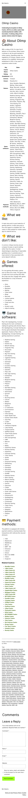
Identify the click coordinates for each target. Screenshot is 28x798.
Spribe (20, 693)
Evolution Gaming (21, 665)
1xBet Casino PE (10, 572)
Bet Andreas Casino (11, 622)
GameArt (17, 666)
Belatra (18, 651)
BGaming (14, 654)
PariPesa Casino (10, 606)
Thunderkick (12, 696)
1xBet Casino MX (10, 594)
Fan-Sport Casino (10, 626)
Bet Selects (5, 3)
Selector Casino (10, 618)
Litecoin (4, 677)
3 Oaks (4, 649)
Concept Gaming (12, 659)
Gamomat (9, 668)
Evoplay (4, 666)
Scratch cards (10, 689)
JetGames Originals (11, 673)
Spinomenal (15, 693)
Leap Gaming (21, 675)
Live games (9, 677)
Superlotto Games (18, 694)
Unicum (19, 700)
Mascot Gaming (17, 677)
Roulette (4, 689)
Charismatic (5, 659)
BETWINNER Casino (11, 614)
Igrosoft (16, 672)
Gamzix (14, 668)
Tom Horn (18, 696)
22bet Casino (9, 608)
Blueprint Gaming (6, 658)
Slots (20, 689)
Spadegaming (15, 691)
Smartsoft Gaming (6, 691)
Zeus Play (8, 705)
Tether (7, 696)
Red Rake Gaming (15, 685)
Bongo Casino (9, 624)
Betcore (23, 651)
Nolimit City (11, 680)
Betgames (4, 652)
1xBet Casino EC (10, 570)
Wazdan (21, 701)
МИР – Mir (14, 705)
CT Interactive (5, 661)
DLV (11, 661)
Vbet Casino (8, 620)
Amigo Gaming (14, 649)
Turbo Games (5, 700)
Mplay (10, 679)
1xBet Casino (9, 568)
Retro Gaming (9, 687)
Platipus (14, 682)
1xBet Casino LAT (10, 588)
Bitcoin (16, 656)
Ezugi (8, 666)
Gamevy (4, 668)
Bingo (12, 656)
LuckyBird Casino (10, 576)
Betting (4, 654)
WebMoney (5, 703)
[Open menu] (25, 3)
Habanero (14, 670)
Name (4, 748)
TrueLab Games (21, 698)
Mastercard (5, 679)
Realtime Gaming (6, 685)
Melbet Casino (9, 616)
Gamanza (12, 666)
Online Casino (16, 641)
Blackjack (21, 656)
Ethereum (13, 665)
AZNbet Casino (9, 602)
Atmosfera (8, 651)
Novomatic (17, 680)
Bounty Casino (9, 630)
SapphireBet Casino (11, 590)
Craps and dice (21, 659)
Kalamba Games (6, 675)
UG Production (13, 700)
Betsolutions (19, 652)
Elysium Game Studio (7, 663)
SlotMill (16, 689)
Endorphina (16, 663)
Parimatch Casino (10, 610)
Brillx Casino (9, 612)
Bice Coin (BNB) (21, 654)
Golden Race (20, 668)
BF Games (8, 654)
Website (4, 763)
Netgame (18, 679)
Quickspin (22, 684)
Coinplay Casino (10, 600)
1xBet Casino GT (10, 574)
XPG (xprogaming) (13, 703)
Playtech (8, 684)
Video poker (9, 701)
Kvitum (15, 675)
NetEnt (14, 679)
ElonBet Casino (9, 578)
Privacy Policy (17, 793)
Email (4, 756)
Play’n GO (19, 682)
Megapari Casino (10, 592)
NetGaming (5, 680)
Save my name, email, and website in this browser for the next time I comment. (14, 772)
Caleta (21, 658)
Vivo (17, 701)
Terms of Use (9, 793)
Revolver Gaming (18, 687)
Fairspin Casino (9, 584)
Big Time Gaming (6, 656)
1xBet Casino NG (10, 580)
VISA (14, 701)
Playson (4, 684)
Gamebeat (23, 666)
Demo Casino (9, 586)
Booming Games (15, 658)
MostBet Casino (10, 566)
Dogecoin (14, 661)
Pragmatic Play (15, 684)
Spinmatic (8, 693)
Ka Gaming (19, 673)
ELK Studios (21, 661)
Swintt (3, 696)
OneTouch (9, 682)
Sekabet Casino (10, 628)
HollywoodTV (9, 672)
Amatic (8, 649)
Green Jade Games (7, 670)
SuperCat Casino (10, 582)
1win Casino (8, 604)
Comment (5, 731)
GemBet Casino (9, 598)
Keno (12, 675)
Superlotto (11, 694)
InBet (19, 672)
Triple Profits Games (11, 698)
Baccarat (13, 651)
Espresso (8, 665)
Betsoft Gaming (11, 652)
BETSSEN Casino (10, 596)
